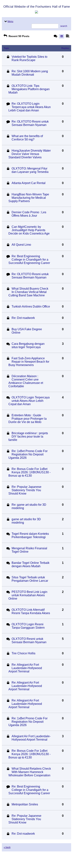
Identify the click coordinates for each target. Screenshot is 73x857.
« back (7, 847)
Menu (10, 21)
